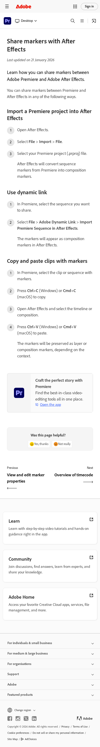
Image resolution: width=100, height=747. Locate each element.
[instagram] (18, 718)
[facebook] (9, 718)
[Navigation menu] (7, 6)
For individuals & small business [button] (29, 643)
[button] (75, 6)
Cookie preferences (18, 732)
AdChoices (31, 739)
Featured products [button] (20, 695)
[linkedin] (34, 718)
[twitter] (26, 718)
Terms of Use (80, 726)
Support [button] (13, 674)
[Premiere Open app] (94, 21)
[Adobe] (23, 6)
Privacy (65, 726)
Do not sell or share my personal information (58, 732)
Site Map (12, 739)
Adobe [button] (12, 685)
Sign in (89, 6)
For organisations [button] (19, 664)
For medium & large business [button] (27, 653)
